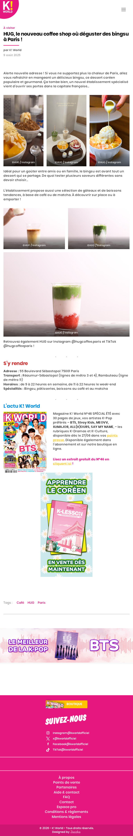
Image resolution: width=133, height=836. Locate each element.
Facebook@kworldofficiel (70, 744)
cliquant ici (62, 463)
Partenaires (66, 787)
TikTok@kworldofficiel (68, 749)
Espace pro (66, 807)
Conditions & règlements (66, 812)
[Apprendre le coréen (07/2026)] (66, 525)
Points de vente (66, 782)
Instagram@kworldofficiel (71, 733)
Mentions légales (66, 817)
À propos (66, 777)
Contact (66, 802)
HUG (31, 602)
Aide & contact (66, 792)
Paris (42, 602)
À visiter (9, 28)
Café (20, 602)
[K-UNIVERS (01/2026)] (66, 645)
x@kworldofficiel (64, 738)
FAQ (66, 797)
